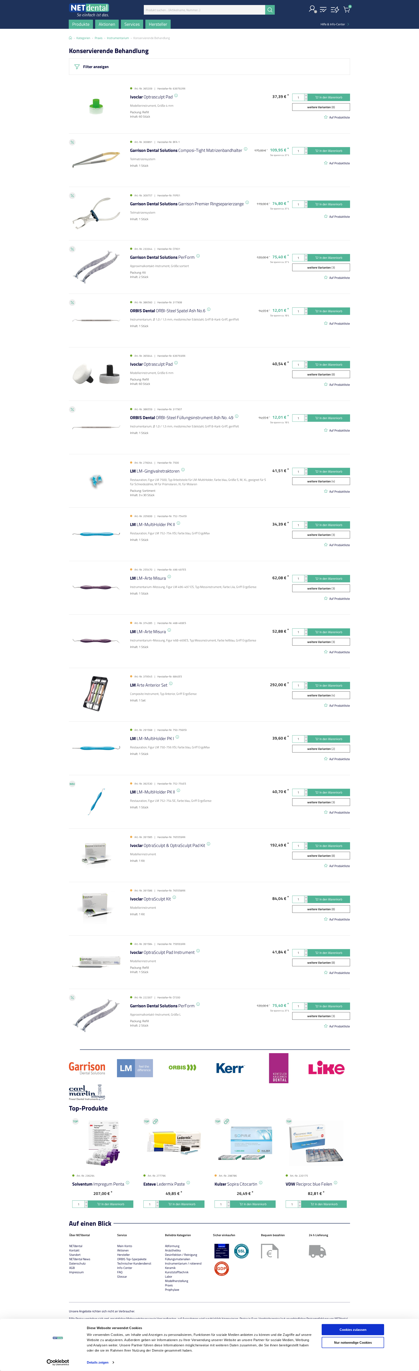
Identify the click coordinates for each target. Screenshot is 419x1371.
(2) (321, 748)
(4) (321, 481)
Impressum (76, 1272)
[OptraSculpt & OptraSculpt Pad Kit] (96, 855)
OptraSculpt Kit (150, 898)
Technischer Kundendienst (134, 1263)
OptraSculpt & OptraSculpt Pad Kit (167, 845)
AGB (72, 1267)
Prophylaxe (172, 1289)
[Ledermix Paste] (174, 1143)
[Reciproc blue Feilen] (316, 1143)
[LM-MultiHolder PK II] (96, 534)
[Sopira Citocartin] (245, 1143)
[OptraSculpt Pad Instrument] (96, 962)
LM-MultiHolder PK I (152, 738)
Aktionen (123, 1250)
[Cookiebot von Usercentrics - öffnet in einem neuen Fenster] (58, 1362)
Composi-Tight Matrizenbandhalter (186, 150)
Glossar (122, 1276)
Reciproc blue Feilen (309, 1184)
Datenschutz (77, 1263)
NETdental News (79, 1259)
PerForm (162, 257)
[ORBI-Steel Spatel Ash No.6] (96, 320)
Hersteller (123, 1254)
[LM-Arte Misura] (96, 587)
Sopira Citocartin (236, 1184)
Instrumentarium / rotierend (183, 1263)
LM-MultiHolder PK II (152, 524)
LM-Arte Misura (148, 578)
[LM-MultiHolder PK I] (96, 748)
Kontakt (74, 1250)
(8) (321, 107)
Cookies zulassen (353, 1330)
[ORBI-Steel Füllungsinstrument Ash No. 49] (96, 427)
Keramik (170, 1267)
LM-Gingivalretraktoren (155, 471)
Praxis (169, 1285)
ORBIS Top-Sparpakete (131, 1259)
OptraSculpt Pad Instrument (162, 952)
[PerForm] (96, 267)
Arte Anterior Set (148, 685)
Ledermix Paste (164, 1184)
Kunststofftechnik (177, 1272)
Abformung (172, 1246)
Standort (75, 1254)
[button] (312, 9)
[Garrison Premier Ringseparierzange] (96, 213)
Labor (168, 1276)
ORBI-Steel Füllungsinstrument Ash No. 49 (181, 417)
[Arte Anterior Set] (96, 694)
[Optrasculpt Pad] (96, 106)
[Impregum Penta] (103, 1143)
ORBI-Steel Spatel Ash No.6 (167, 310)
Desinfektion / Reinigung (181, 1254)
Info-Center (124, 1267)
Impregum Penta (98, 1184)
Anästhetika (173, 1250)
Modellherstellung (176, 1280)
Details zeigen (97, 1362)
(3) (321, 267)
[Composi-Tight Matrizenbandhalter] (96, 160)
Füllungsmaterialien (177, 1259)
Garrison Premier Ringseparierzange (187, 203)
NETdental (75, 1246)
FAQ (119, 1272)
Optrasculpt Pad (151, 96)
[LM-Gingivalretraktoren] (96, 481)
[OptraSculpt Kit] (96, 908)
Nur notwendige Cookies (353, 1342)
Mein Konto (124, 1246)
